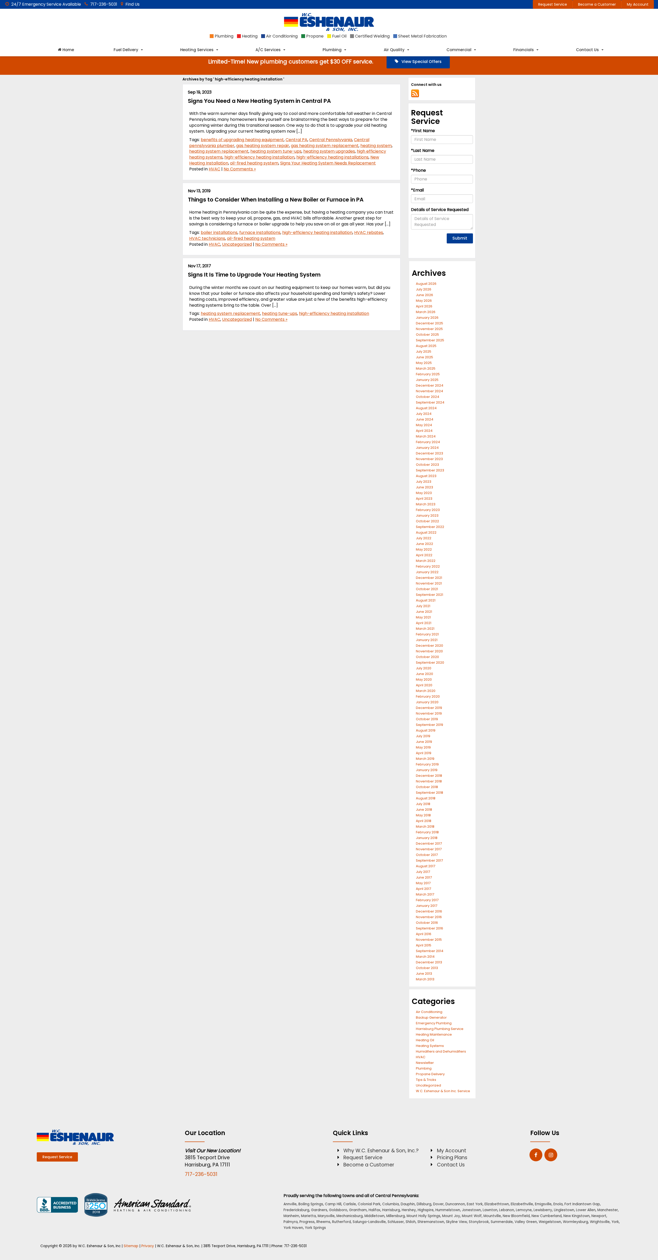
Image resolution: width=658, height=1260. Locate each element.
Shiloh (411, 1221)
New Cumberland (547, 1215)
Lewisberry (543, 1210)
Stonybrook (479, 1221)
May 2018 (423, 815)
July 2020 (423, 668)
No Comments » (240, 169)
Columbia (390, 1204)
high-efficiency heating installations (332, 157)
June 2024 (424, 419)
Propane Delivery (430, 1074)
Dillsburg (424, 1204)
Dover (438, 1204)
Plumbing (424, 1068)
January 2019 (426, 770)
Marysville (326, 1215)
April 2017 (423, 888)
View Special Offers (421, 62)
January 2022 (427, 572)
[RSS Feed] (415, 93)
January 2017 (426, 905)
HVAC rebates (368, 232)
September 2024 (430, 402)
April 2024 (424, 430)
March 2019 (425, 758)
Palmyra (291, 1221)
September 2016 (429, 928)
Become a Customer (597, 4)
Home (67, 49)
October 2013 (427, 967)
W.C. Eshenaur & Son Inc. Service (443, 1091)
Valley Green (526, 1221)
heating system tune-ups (275, 151)
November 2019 (429, 713)
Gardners (319, 1210)
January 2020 (427, 702)
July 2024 (424, 413)
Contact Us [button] (587, 49)
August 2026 (426, 283)
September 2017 (429, 860)
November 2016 (429, 917)
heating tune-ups (279, 313)
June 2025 (424, 357)
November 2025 (429, 328)
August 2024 (426, 408)
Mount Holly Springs (423, 1215)
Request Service (552, 4)
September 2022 (430, 526)
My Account (637, 4)
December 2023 (429, 453)
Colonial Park (369, 1204)
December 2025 (429, 323)
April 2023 (424, 498)
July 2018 (423, 803)
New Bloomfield (516, 1215)
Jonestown (471, 1210)
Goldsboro (338, 1210)
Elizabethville (522, 1204)
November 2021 (429, 583)
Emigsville (543, 1204)
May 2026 (424, 300)
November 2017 (429, 849)
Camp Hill (333, 1204)
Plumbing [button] (332, 49)
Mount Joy (451, 1215)
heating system (376, 146)
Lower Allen (586, 1210)
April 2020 (424, 685)
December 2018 (429, 775)
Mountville (492, 1215)
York (615, 1221)
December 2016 (429, 911)
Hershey (409, 1210)
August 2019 (425, 730)
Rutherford (341, 1221)
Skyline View (456, 1221)
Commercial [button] (458, 49)
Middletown (374, 1215)
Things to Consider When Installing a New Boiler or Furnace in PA (275, 200)
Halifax (374, 1210)
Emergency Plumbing (434, 1023)
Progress (307, 1221)
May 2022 (424, 549)
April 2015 (423, 945)
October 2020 (427, 656)
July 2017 (423, 871)
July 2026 (423, 289)
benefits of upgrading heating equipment (242, 140)
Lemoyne (524, 1210)
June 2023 (424, 487)
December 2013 (429, 962)
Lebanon (506, 1210)
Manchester (607, 1210)
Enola (558, 1204)
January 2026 (427, 317)
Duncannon (455, 1204)
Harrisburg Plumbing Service (439, 1028)
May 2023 (424, 492)
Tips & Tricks (426, 1079)
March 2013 (425, 979)
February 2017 (427, 900)
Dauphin (408, 1204)
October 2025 (427, 334)
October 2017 (427, 854)
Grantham (358, 1210)
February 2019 (427, 764)
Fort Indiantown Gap (582, 1204)
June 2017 (424, 877)
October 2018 (427, 786)
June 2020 (424, 673)
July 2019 (423, 736)
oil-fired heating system (254, 163)
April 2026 (424, 306)
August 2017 (425, 866)
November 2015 (429, 939)
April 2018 (423, 820)
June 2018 (424, 809)
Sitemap (131, 1246)
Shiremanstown (430, 1221)
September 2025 (430, 340)
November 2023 (429, 458)
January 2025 (427, 379)
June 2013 (424, 973)
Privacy (147, 1246)
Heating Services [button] (197, 49)
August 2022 (426, 532)
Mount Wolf (472, 1215)
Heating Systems (430, 1045)
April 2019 (423, 753)
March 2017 (425, 894)
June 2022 (424, 543)
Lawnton (490, 1210)
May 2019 (423, 747)
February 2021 (427, 634)
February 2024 (428, 442)
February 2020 (428, 696)
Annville (290, 1204)
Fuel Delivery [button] (126, 49)
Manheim (291, 1215)
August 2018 (425, 798)
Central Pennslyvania (330, 140)
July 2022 (423, 538)
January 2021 (426, 639)
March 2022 (425, 560)
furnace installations (259, 232)
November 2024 (429, 391)
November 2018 (429, 781)
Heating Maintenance (434, 1034)
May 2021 (423, 617)
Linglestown (564, 1210)
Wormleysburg (575, 1221)
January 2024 (427, 447)
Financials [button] (523, 49)
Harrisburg (391, 1210)
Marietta (308, 1215)
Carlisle (349, 1204)
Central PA (296, 140)
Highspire (426, 1210)
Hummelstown (447, 1210)
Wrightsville (600, 1221)
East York (475, 1204)
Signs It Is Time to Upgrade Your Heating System (254, 275)
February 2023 (428, 509)
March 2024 (426, 436)
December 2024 (429, 385)
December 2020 (429, 645)
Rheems (323, 1221)
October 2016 (427, 922)
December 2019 (429, 707)
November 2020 (429, 651)
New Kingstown (576, 1215)
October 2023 (427, 464)
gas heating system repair (262, 146)
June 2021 (424, 611)
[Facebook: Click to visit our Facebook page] (536, 1155)
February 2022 (428, 566)
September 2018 (429, 792)
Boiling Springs (310, 1204)
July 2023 (423, 481)
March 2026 (425, 311)
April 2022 (424, 555)
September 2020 (430, 662)
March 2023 (425, 504)
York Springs (315, 1227)
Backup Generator (431, 1017)
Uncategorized (237, 244)
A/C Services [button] (268, 49)
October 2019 (427, 719)
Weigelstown (550, 1221)
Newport (598, 1215)
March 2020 (425, 690)
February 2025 (428, 374)
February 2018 (427, 832)
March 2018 (425, 826)
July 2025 (423, 351)
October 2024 (427, 396)
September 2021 (429, 594)
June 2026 (424, 295)
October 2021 (427, 589)
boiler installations (219, 232)
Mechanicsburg (349, 1215)
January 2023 (427, 515)
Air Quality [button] (394, 49)
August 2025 (426, 345)
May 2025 (424, 362)
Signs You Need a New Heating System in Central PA (259, 101)
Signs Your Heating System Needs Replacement (328, 163)
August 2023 (426, 475)
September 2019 (429, 724)
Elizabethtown (497, 1204)
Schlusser (396, 1221)
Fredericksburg (296, 1210)
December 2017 (429, 843)
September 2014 (429, 950)
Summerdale (502, 1221)
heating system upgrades (329, 151)
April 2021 (423, 622)
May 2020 (424, 679)
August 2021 (425, 600)
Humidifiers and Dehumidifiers (441, 1051)
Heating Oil (425, 1040)
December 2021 (429, 577)
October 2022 (427, 521)
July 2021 (423, 606)
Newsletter (425, 1062)
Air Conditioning (429, 1011)
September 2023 (430, 470)
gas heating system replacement (325, 146)
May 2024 (424, 425)
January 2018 (426, 837)
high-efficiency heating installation (259, 157)
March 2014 (425, 956)
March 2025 (425, 368)
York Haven (293, 1227)
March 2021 (425, 628)
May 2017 (423, 883)
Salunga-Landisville (369, 1221)
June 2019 (424, 741)
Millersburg (395, 1215)
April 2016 (423, 934)
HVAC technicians (207, 238)
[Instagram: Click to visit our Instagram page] (551, 1155)
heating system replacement (219, 151)
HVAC (214, 169)
